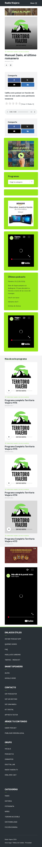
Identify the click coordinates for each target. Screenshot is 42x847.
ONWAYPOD (9, 759)
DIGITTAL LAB (10, 764)
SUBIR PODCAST (11, 728)
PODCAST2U (9, 754)
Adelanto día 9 (13, 302)
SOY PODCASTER (11, 694)
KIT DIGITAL (9, 709)
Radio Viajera (12, 3)
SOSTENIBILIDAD (11, 822)
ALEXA (7, 673)
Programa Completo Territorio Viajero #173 (20, 540)
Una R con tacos (13, 298)
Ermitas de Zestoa (14, 306)
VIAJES (7, 796)
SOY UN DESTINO (11, 699)
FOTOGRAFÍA (9, 806)
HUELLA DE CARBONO (13, 655)
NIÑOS (7, 811)
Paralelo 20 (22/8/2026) (16, 281)
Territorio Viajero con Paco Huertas (18, 51)
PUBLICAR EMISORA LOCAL (14, 733)
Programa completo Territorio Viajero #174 (19, 493)
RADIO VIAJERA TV (11, 770)
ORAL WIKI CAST (11, 775)
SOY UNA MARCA (10, 704)
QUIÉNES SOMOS (11, 644)
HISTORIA (8, 801)
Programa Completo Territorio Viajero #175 (20, 447)
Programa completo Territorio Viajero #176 (19, 401)
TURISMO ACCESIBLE (12, 817)
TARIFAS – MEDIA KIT (12, 660)
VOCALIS (8, 749)
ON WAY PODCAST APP (13, 639)
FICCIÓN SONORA (11, 827)
